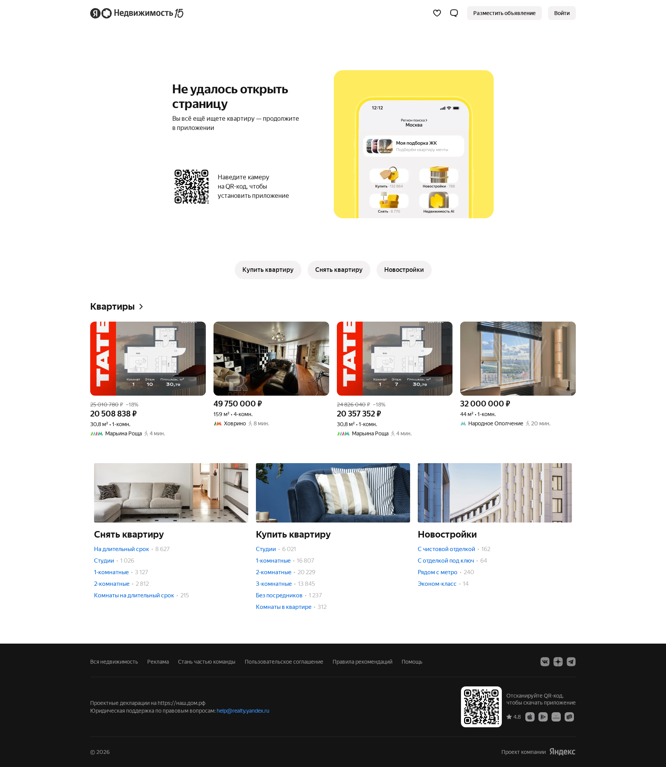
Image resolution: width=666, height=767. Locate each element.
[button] (454, 13)
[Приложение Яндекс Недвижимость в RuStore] (569, 716)
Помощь (412, 662)
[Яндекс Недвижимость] (137, 13)
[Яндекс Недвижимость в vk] (545, 661)
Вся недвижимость (114, 662)
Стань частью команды (206, 662)
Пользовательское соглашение (284, 662)
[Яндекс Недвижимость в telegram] (571, 661)
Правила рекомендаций (362, 662)
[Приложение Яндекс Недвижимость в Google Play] (543, 716)
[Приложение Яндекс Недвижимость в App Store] (530, 716)
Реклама (158, 662)
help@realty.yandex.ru (243, 711)
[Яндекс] (562, 751)
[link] (562, 13)
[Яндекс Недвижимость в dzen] (558, 661)
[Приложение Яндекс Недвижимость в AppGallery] (556, 716)
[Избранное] (437, 13)
